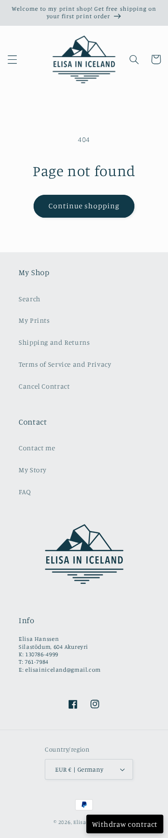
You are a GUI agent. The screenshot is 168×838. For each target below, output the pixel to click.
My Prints (34, 320)
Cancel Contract (44, 386)
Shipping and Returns (54, 342)
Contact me (37, 448)
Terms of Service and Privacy (65, 364)
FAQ (25, 492)
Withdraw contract (125, 824)
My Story (33, 470)
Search (30, 299)
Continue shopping (84, 205)
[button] (12, 59)
